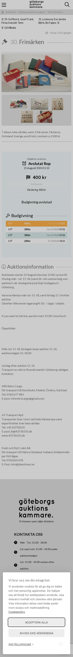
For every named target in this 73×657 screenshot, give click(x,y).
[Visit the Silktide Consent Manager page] (60, 644)
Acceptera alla (36, 622)
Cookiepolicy (17, 612)
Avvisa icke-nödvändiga (36, 633)
